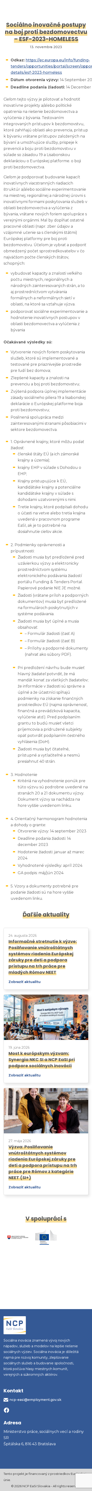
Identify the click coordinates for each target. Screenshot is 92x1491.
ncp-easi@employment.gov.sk (35, 1400)
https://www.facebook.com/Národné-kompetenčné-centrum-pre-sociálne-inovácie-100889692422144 (6, 1410)
